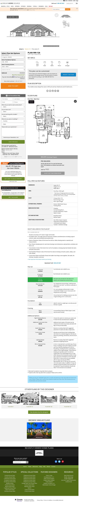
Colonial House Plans (10, 475)
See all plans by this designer (39, 412)
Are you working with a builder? (9, 114)
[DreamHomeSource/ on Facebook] (56, 461)
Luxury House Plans (29, 485)
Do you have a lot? (6, 109)
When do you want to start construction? (12, 105)
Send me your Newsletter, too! (10, 137)
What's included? (5, 55)
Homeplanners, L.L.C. (49, 477)
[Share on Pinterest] (58, 91)
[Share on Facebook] (52, 91)
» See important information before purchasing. (39, 259)
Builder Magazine (68, 478)
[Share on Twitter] (55, 91)
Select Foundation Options (9, 60)
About (48, 466)
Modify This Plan (68, 74)
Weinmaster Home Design (49, 485)
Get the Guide (13, 197)
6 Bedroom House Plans (29, 481)
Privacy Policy (32, 10)
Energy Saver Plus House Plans (29, 483)
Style (8, 6)
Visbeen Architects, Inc (49, 483)
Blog (46, 6)
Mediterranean (37, 54)
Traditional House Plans (10, 488)
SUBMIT (68, 9)
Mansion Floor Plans (29, 486)
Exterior (23, 6)
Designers (41, 6)
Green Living (49, 475)
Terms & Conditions (22, 10)
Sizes (12, 6)
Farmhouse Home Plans (10, 481)
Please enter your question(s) (9, 127)
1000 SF (29, 488)
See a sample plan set (33, 232)
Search (25, 466)
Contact (53, 466)
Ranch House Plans (10, 486)
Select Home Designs (49, 478)
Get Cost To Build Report (13, 179)
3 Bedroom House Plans (29, 477)
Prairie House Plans (10, 485)
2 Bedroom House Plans (29, 475)
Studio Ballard (49, 481)
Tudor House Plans (10, 489)
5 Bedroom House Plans (29, 480)
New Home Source (68, 475)
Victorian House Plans (9, 491)
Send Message (13, 142)
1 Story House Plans (29, 489)
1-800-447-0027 (18, 81)
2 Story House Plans (29, 491)
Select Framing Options (8, 64)
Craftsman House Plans (10, 478)
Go (76, 3)
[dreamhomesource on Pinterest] (62, 461)
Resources (35, 466)
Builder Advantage (68, 477)
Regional (29, 6)
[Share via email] (47, 91)
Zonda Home (68, 481)
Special (35, 6)
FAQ (44, 466)
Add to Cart (13, 86)
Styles (29, 466)
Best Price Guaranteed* (18, 75)
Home (29, 54)
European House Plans (9, 480)
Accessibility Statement (58, 500)
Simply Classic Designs (49, 480)
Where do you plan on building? (10, 119)
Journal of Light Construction (68, 480)
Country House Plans (10, 477)
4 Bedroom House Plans (29, 478)
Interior (17, 6)
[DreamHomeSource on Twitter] (59, 461)
